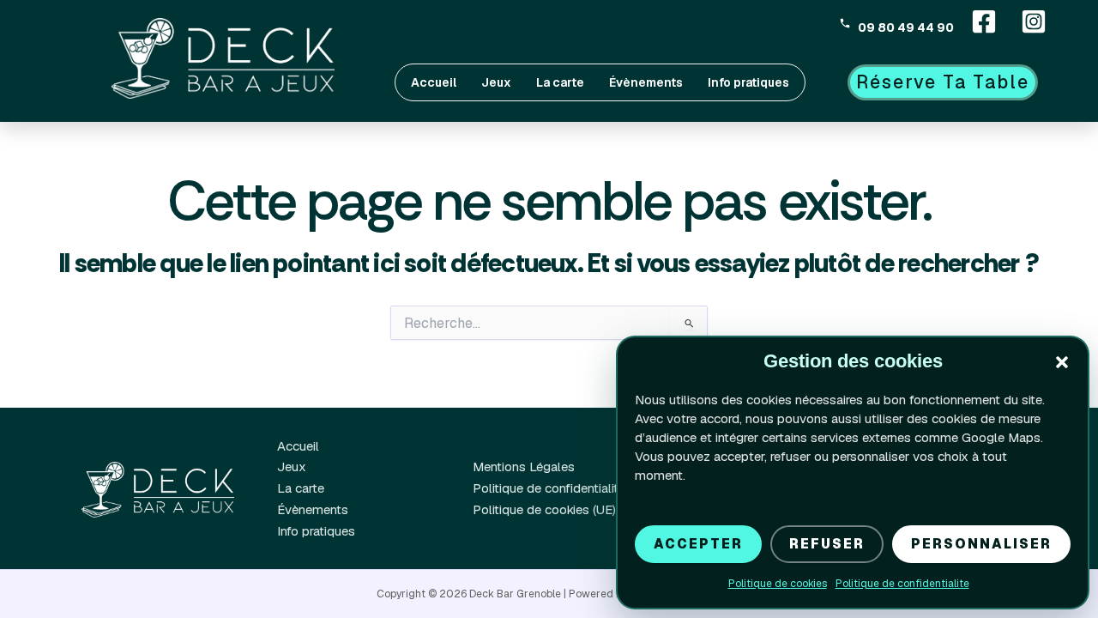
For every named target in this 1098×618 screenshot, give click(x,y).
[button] (1062, 362)
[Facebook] (984, 21)
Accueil (433, 82)
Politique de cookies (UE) (544, 509)
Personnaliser (981, 544)
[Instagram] (1034, 21)
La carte (560, 82)
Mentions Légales (524, 466)
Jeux (496, 82)
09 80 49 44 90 (906, 26)
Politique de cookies (777, 584)
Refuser (827, 544)
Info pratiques (748, 82)
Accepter (698, 544)
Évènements (646, 82)
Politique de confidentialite (902, 584)
